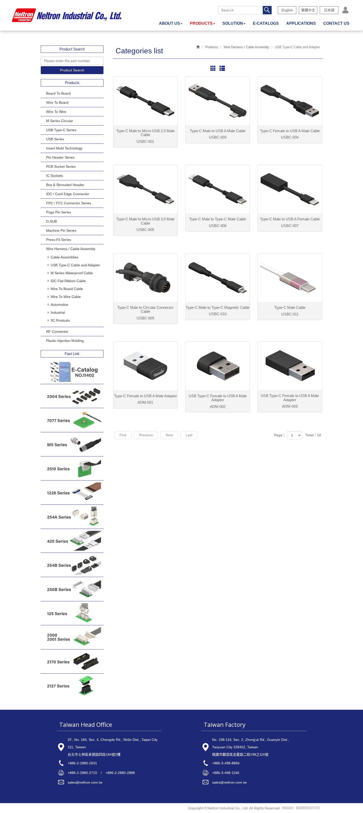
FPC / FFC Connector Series (68, 203)
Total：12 (313, 435)
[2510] (72, 468)
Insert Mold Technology (64, 148)
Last (189, 435)
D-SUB (51, 221)
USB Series (55, 139)
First (123, 435)
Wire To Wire (56, 112)
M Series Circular (59, 121)
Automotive (59, 305)
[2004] (72, 396)
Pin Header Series (60, 157)
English (287, 10)
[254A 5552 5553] (72, 517)
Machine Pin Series (61, 230)
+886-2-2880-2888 (120, 773)
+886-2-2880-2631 (82, 763)
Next (169, 435)
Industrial (58, 312)
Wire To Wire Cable (66, 297)
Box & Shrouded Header (65, 185)
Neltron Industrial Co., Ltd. (66, 15)
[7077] (72, 420)
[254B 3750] (72, 565)
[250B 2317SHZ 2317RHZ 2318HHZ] (72, 589)
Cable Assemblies (64, 257)
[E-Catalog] (72, 372)
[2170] (72, 661)
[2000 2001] (72, 637)
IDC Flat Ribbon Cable (68, 281)
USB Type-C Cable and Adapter (75, 265)
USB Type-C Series (61, 130)
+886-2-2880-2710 (82, 773)
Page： (280, 435)
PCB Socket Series (61, 166)
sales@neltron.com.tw (85, 782)
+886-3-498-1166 (225, 773)
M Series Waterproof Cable (72, 273)
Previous (146, 435)
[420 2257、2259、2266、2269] (72, 541)
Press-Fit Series (58, 240)
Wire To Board (57, 102)
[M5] (72, 444)
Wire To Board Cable (67, 289)
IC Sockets (54, 176)
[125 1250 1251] (72, 613)
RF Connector (57, 332)
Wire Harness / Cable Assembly (70, 249)
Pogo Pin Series (58, 212)
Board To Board (58, 93)
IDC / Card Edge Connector (67, 194)
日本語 (329, 10)
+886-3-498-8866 (226, 763)
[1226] (72, 492)
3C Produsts (60, 320)
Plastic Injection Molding (65, 341)
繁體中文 (308, 10)
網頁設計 (288, 808)
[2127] (72, 686)
